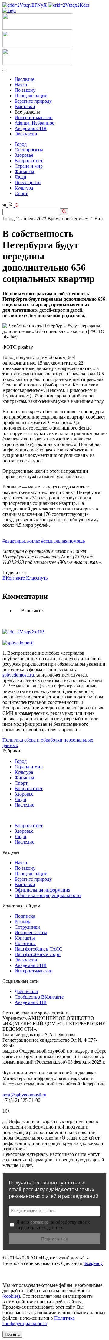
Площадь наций (31, 95)
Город (21, 144)
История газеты (31, 932)
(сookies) (11, 1296)
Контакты (25, 938)
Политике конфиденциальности (38, 1320)
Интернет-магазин (34, 117)
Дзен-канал (26, 991)
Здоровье (24, 155)
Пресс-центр (28, 182)
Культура (24, 187)
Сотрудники (27, 927)
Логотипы (25, 943)
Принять (12, 1334)
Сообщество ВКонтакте (39, 996)
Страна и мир (29, 166)
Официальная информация (42, 890)
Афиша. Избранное (34, 122)
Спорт (21, 193)
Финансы (24, 171)
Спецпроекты (29, 149)
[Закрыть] (4, 1123)
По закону (25, 90)
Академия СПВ (31, 128)
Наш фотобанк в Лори (38, 954)
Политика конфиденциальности (48, 895)
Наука (21, 84)
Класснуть (37, 578)
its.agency (93, 1263)
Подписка (25, 916)
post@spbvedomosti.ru (24, 1094)
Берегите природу (33, 101)
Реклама (23, 921)
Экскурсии (26, 133)
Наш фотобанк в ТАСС (38, 948)
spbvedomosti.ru (18, 674)
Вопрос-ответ (29, 160)
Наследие (24, 79)
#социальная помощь (63, 540)
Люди (20, 177)
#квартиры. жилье (21, 540)
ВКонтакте (14, 578)
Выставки (25, 106)
